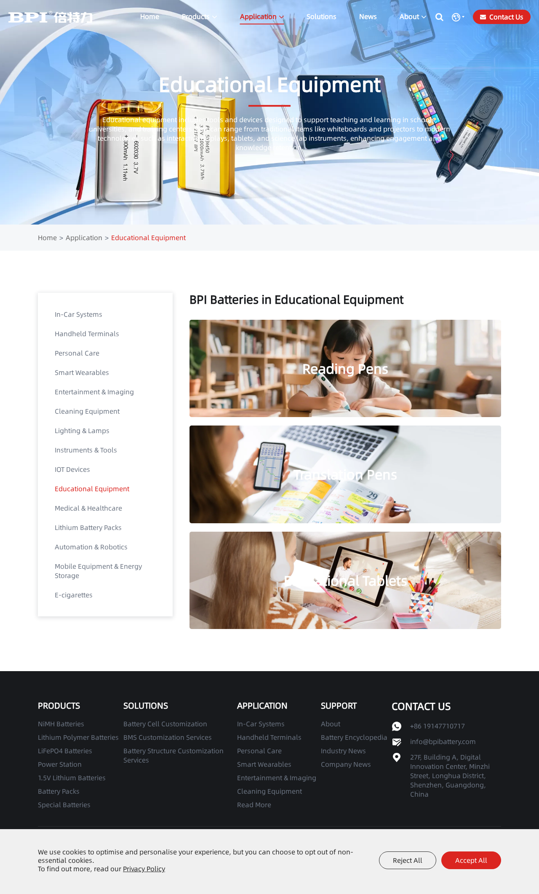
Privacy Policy (144, 868)
